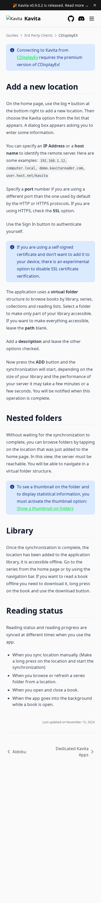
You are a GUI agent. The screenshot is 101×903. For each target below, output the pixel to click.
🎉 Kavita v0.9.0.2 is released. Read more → (51, 5)
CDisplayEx (27, 57)
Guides (12, 35)
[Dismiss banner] (95, 5)
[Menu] (92, 18)
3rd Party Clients (38, 35)
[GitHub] (71, 18)
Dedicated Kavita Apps (72, 752)
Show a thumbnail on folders (45, 508)
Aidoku (19, 752)
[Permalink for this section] (82, 86)
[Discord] (81, 18)
